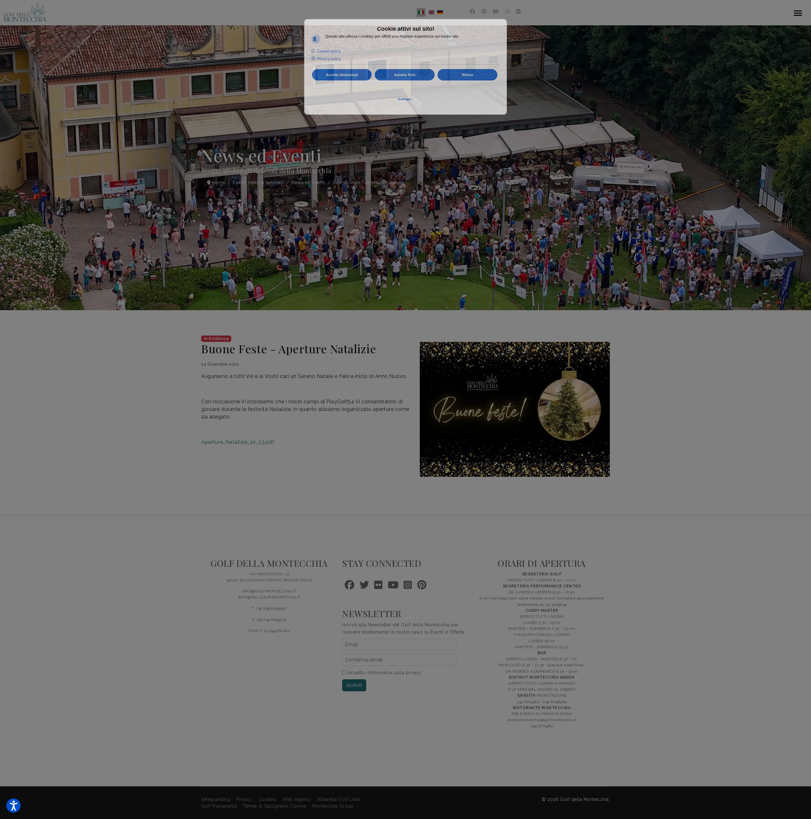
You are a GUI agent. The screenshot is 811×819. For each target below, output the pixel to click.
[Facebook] (472, 12)
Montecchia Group (332, 806)
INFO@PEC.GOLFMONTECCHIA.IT (269, 597)
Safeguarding (215, 799)
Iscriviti (354, 685)
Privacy (244, 799)
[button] (13, 805)
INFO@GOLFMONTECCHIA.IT (269, 591)
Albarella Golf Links (339, 799)
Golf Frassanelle (219, 806)
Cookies (268, 799)
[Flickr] (518, 12)
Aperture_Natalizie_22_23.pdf (237, 442)
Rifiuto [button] (467, 75)
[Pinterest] (484, 12)
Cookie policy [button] (329, 51)
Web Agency (297, 799)
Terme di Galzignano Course (274, 806)
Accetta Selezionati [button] (342, 75)
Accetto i (384, 672)
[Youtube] (496, 12)
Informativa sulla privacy (395, 672)
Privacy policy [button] (329, 59)
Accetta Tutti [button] (404, 75)
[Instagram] (507, 12)
